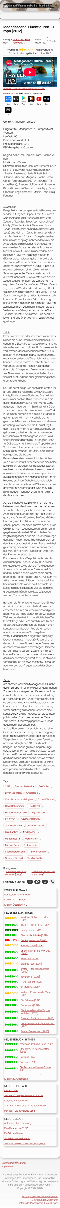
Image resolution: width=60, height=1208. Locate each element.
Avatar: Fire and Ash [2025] (35, 1031)
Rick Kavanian (31, 845)
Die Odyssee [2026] (31, 1000)
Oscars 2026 (11, 1090)
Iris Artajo (10, 818)
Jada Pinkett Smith (30, 818)
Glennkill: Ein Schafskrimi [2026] (37, 1018)
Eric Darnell (34, 805)
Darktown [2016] (29, 1062)
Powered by (8, 93)
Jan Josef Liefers (13, 825)
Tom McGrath (34, 858)
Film (27, 39)
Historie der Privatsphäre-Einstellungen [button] (38, 1203)
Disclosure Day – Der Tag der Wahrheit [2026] (35, 1012)
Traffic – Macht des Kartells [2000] (35, 970)
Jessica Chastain (36, 825)
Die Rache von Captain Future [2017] (35, 1069)
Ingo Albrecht (39, 812)
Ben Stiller (44, 786)
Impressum (8, 1166)
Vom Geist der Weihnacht (17, 1138)
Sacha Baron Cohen (15, 851)
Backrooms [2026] (30, 1005)
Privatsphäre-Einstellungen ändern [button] (40, 1196)
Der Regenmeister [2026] (34, 940)
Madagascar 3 (12, 838)
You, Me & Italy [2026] (32, 945)
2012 (7, 786)
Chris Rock (32, 792)
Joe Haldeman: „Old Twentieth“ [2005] (14, 873)
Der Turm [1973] (28, 1056)
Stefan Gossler (38, 851)
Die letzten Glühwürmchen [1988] (43, 873)
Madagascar (29, 831)
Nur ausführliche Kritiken (17, 894)
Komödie (17, 42)
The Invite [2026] (30, 958)
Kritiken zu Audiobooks (16, 1078)
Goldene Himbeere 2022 (16, 1100)
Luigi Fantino (11, 831)
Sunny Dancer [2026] (32, 930)
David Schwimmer (14, 805)
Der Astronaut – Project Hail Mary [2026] (38, 1025)
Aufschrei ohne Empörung (17, 1123)
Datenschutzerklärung (14, 1162)
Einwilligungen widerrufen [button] (45, 1199)
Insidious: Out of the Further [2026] (35, 918)
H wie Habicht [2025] (32, 981)
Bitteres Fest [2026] (31, 963)
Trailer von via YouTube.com (24, 88)
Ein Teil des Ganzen (14, 1133)
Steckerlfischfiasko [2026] (34, 935)
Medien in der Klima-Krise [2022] (37, 1043)
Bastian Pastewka (24, 786)
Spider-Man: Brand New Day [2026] (35, 952)
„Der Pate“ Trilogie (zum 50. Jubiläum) (23, 1095)
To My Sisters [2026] (31, 987)
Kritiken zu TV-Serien (15, 899)
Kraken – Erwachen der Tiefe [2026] (35, 994)
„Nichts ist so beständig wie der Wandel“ (25, 1143)
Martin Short (31, 838)
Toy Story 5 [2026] (30, 976)
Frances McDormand (16, 812)
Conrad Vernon (46, 799)
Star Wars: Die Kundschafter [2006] (34, 1050)
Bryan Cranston (13, 792)
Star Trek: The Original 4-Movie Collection (25, 1105)
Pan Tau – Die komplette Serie (19, 1110)
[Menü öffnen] (4, 16)
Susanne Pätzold (14, 858)
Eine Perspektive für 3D (16, 1128)
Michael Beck (12, 845)
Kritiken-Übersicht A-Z (15, 904)
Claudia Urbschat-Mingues (19, 799)
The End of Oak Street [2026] (36, 925)
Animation (18, 39)
